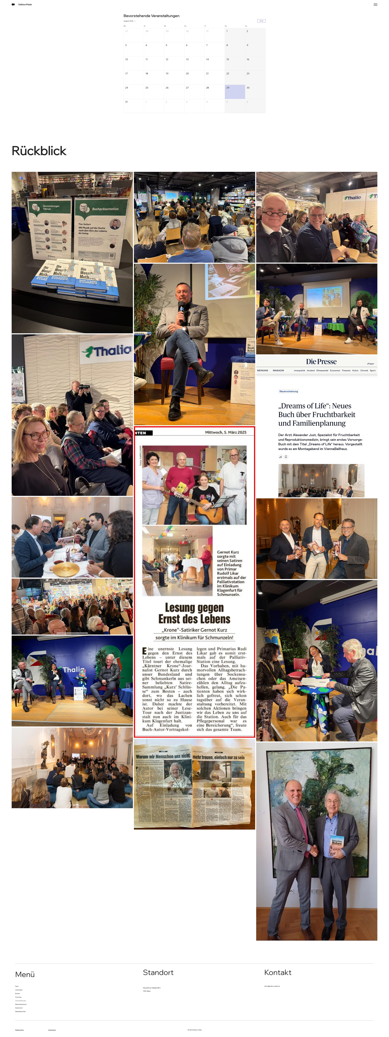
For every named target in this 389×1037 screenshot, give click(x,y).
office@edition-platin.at (272, 986)
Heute (261, 21)
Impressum (19, 1008)
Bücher (17, 993)
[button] (134, 35)
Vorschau (18, 997)
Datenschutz (19, 1030)
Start (16, 986)
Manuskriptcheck (21, 1004)
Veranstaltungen (20, 1001)
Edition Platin (25, 4)
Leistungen (18, 990)
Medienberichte (20, 1011)
